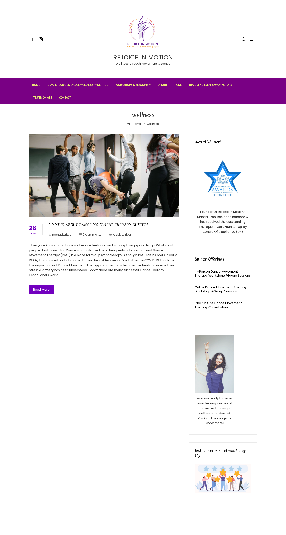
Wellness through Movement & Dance (143, 63)
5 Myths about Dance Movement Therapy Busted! (98, 225)
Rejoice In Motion (143, 57)
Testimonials (42, 97)
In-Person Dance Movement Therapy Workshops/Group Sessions (223, 273)
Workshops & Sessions (131, 85)
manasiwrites (61, 235)
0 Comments (92, 235)
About (162, 85)
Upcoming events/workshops (210, 85)
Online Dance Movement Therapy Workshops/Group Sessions (221, 289)
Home (36, 85)
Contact (65, 97)
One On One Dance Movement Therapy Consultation (218, 305)
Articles (118, 235)
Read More (41, 289)
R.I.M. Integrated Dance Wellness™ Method (77, 85)
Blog (128, 235)
